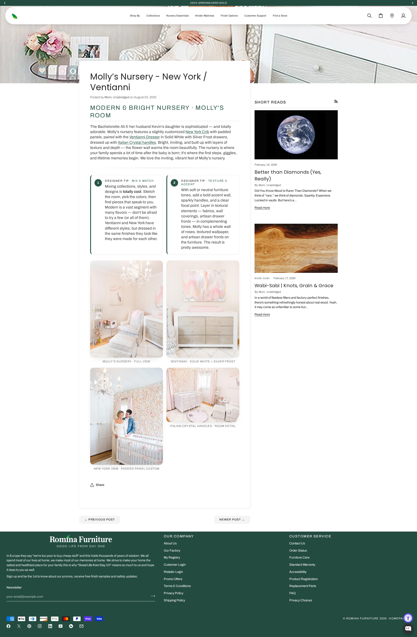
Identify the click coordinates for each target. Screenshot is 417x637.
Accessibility (297, 572)
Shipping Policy (174, 600)
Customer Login (175, 564)
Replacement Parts (302, 586)
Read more (262, 207)
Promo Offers (173, 579)
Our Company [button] (179, 536)
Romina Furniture (362, 618)
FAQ (292, 593)
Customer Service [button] (310, 536)
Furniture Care (299, 557)
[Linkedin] (50, 626)
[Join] (151, 596)
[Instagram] (40, 626)
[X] (19, 626)
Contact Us (297, 543)
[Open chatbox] (408, 629)
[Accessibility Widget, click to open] (408, 618)
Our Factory (172, 550)
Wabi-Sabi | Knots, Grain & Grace (294, 285)
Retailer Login (173, 572)
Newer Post (232, 519)
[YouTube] (61, 626)
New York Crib (197, 132)
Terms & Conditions (177, 586)
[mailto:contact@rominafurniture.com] (81, 626)
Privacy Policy (173, 593)
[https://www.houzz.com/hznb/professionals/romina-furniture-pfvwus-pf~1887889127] (71, 626)
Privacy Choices (300, 600)
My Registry (172, 557)
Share (100, 485)
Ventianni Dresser (144, 137)
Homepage (398, 618)
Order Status (298, 550)
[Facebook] (8, 626)
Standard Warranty (302, 564)
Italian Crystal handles (137, 142)
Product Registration (303, 579)
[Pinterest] (29, 626)
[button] (135, 15)
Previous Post (99, 519)
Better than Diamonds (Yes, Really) (288, 175)
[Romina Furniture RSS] (336, 101)
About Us (170, 543)
